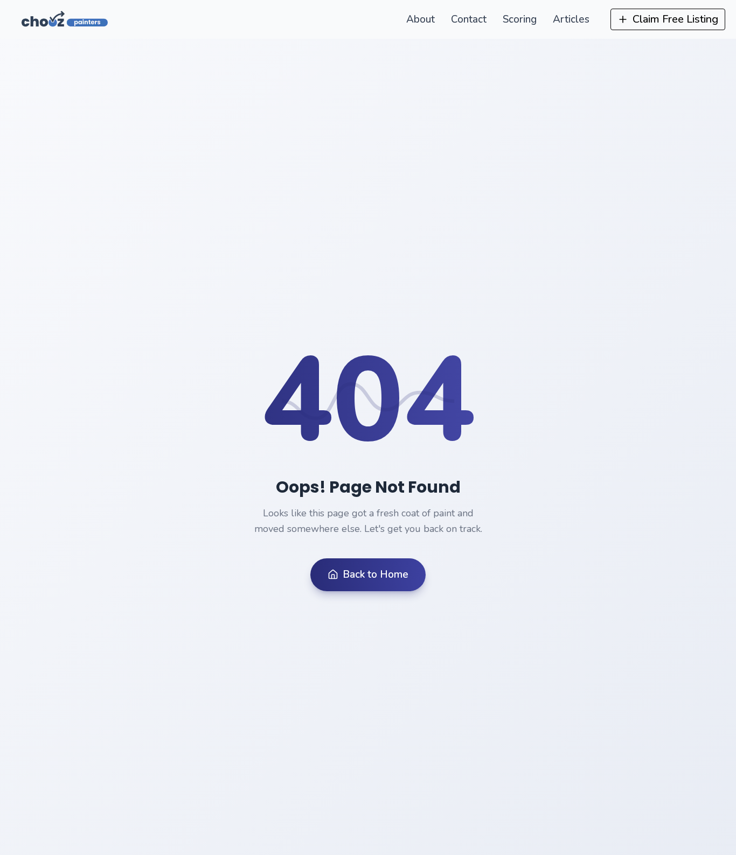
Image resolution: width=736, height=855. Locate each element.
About (420, 19)
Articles (571, 19)
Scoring (520, 19)
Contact (469, 19)
